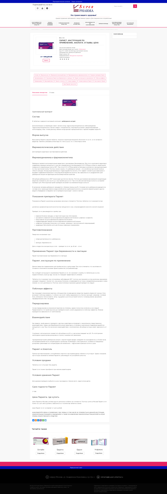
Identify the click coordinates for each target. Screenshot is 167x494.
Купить (46, 60)
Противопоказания (39, 78)
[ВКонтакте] (33, 420)
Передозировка (38, 81)
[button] (37, 8)
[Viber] (41, 420)
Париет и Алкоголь (60, 81)
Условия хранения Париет (85, 81)
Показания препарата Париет (97, 75)
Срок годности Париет (99, 81)
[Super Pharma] (84, 8)
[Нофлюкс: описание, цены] (98, 441)
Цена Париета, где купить (69, 84)
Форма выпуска (44, 75)
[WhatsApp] (43, 420)
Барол (79, 450)
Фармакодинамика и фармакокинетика (78, 75)
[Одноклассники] (36, 420)
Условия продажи (71, 81)
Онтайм (40, 450)
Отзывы (51, 92)
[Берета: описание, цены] (60, 441)
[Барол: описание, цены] (79, 441)
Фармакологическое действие (58, 75)
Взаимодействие (49, 81)
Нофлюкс (99, 450)
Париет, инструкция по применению (84, 78)
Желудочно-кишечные (75, 55)
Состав (36, 75)
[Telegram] (45, 420)
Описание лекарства (39, 92)
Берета (60, 450)
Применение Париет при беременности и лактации (59, 78)
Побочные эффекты (100, 78)
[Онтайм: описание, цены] (40, 441)
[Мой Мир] (38, 420)
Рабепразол (82, 49)
